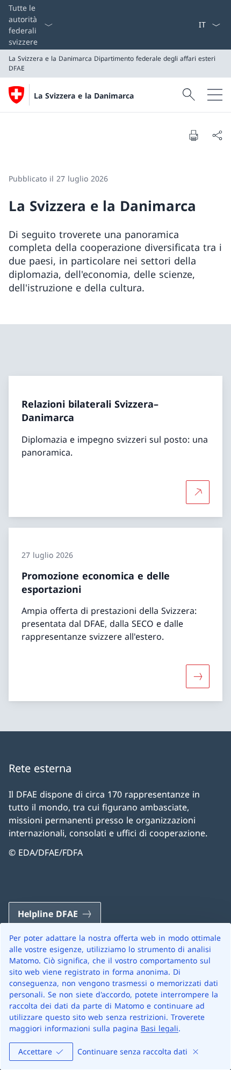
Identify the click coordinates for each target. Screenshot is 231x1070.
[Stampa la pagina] (193, 135)
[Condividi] (217, 135)
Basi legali (159, 1028)
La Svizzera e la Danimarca (84, 95)
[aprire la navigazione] (215, 95)
